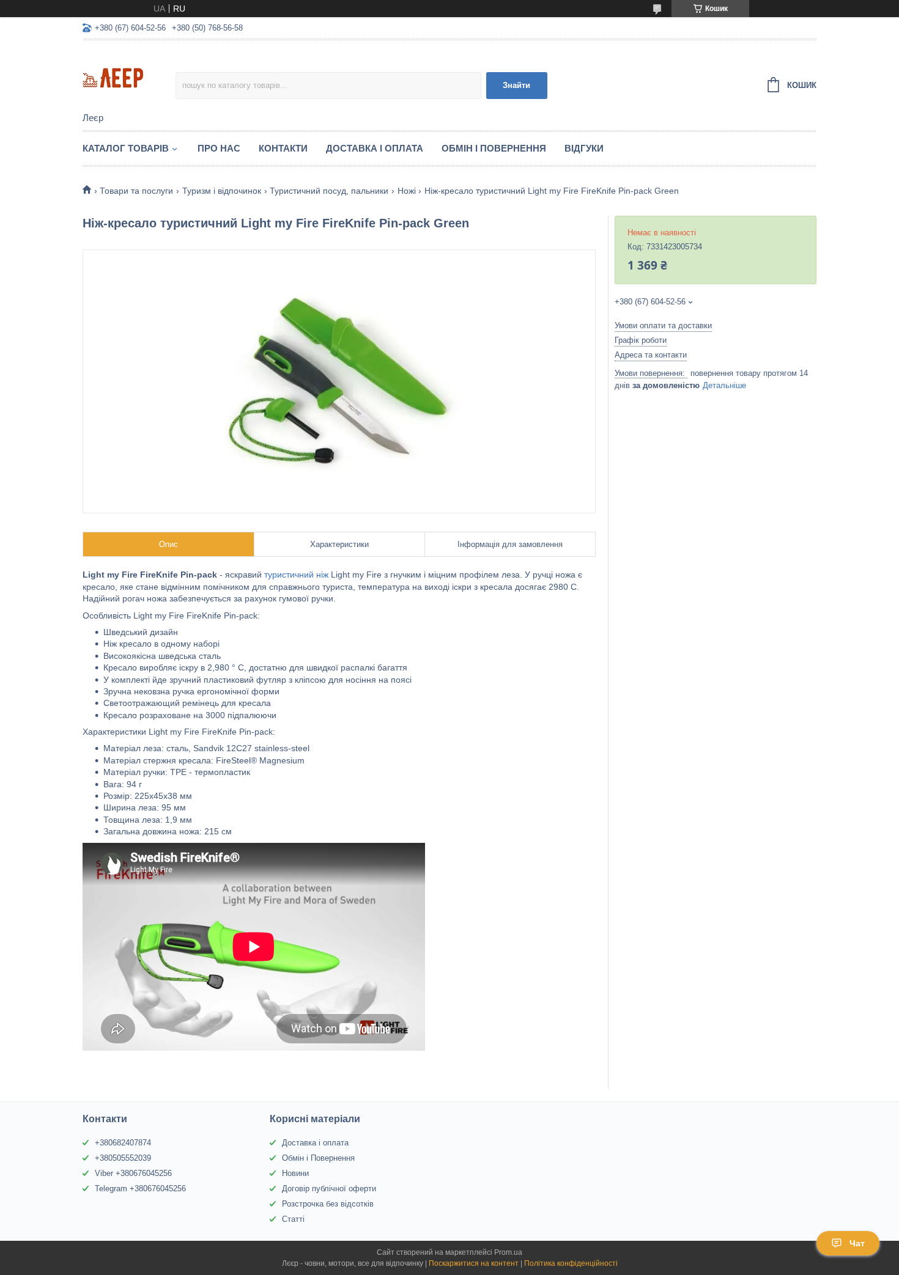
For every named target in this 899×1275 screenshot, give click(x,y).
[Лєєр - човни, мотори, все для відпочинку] (129, 77)
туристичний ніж (297, 574)
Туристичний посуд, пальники (329, 191)
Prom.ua (508, 1252)
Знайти (516, 85)
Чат (857, 1243)
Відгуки (584, 148)
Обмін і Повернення (494, 148)
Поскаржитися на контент (474, 1263)
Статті (293, 1219)
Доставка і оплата (315, 1142)
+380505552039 (123, 1158)
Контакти (283, 148)
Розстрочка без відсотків (328, 1203)
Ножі (407, 191)
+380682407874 (123, 1142)
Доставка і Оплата (374, 148)
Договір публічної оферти (329, 1188)
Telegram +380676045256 (140, 1188)
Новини (295, 1173)
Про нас (219, 148)
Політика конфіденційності (571, 1263)
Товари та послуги (136, 191)
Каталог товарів (126, 148)
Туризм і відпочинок (221, 191)
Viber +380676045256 (133, 1173)
